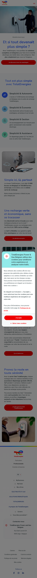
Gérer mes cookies (19, 323)
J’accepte (18, 318)
